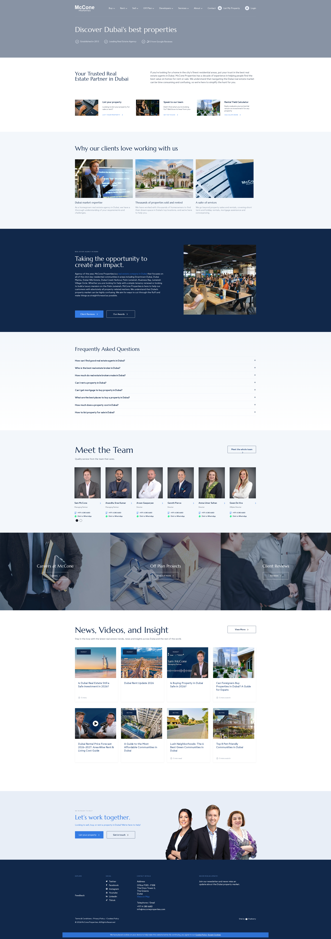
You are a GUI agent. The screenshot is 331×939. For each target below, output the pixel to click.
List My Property (231, 8)
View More (240, 629)
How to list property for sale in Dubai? (95, 412)
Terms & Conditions (83, 919)
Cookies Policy (113, 919)
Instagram (114, 889)
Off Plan (147, 8)
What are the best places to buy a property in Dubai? (102, 397)
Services (182, 8)
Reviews (274, 576)
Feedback (80, 896)
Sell (134, 8)
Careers (54, 576)
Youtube (113, 893)
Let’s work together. (102, 817)
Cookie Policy (201, 935)
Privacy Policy (99, 919)
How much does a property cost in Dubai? (97, 405)
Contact (212, 8)
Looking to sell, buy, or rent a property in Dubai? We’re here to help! (108, 825)
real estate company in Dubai (132, 274)
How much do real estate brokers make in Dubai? (100, 375)
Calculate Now (231, 115)
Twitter (112, 882)
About (197, 8)
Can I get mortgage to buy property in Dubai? (98, 390)
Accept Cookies (214, 935)
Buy (111, 8)
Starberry (252, 919)
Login (253, 8)
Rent (122, 8)
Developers (165, 8)
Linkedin (113, 897)
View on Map (143, 897)
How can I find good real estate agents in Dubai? (100, 360)
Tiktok (112, 900)
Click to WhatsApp (84, 516)
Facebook (114, 885)
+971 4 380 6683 (83, 513)
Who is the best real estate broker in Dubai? (97, 368)
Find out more (164, 576)
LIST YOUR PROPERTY (111, 115)
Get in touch (169, 115)
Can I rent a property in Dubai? (90, 383)
